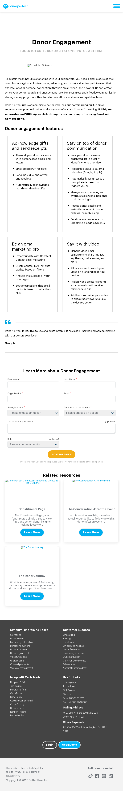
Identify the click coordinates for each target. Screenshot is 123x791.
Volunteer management (21, 668)
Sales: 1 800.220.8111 (73, 698)
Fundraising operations (73, 653)
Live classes (68, 642)
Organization (14, 394)
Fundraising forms (18, 690)
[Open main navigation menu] (116, 6)
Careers (66, 694)
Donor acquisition (18, 650)
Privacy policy (69, 682)
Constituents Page (32, 509)
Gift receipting (17, 661)
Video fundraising (18, 657)
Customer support (71, 657)
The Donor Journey (32, 575)
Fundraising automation (21, 642)
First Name (13, 380)
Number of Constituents (77, 408)
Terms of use (69, 686)
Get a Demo (69, 745)
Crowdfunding (17, 705)
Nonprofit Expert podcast (74, 668)
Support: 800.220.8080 (75, 702)
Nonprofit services (71, 650)
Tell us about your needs (20, 422)
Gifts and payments (19, 664)
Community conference (74, 661)
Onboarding (69, 635)
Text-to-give (15, 686)
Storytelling (15, 635)
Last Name (69, 380)
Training (67, 639)
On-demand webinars (73, 646)
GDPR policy (69, 690)
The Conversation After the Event (91, 509)
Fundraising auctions (20, 646)
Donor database (17, 708)
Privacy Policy (21, 772)
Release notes (69, 664)
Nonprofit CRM (17, 682)
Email (67, 394)
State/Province (15, 408)
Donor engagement (19, 653)
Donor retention (17, 639)
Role (10, 439)
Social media (16, 697)
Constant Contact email (21, 701)
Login (49, 745)
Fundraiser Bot (17, 716)
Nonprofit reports (18, 712)
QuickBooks (16, 693)
